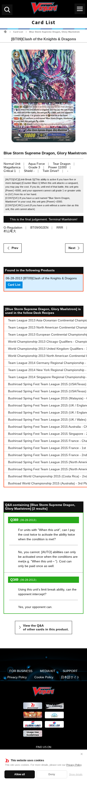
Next (71, 248)
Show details (76, 774)
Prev (15, 248)
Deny (51, 774)
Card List (18, 32)
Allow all (19, 774)
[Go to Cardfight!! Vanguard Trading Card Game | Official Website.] (5, 31)
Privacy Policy (73, 765)
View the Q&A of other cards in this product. (46, 627)
